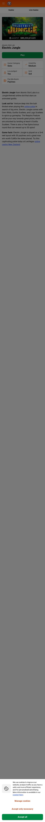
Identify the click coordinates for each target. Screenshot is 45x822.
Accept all (22, 817)
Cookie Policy (18, 795)
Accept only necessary (22, 809)
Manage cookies (22, 801)
